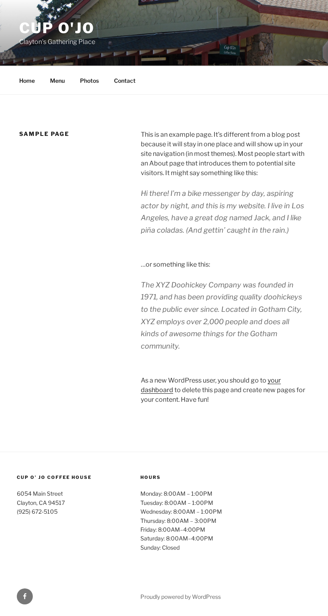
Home (27, 80)
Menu (57, 80)
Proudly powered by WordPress (180, 596)
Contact (125, 80)
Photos (89, 80)
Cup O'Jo (57, 28)
